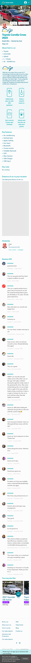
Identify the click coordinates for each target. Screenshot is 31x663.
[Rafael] (4, 479)
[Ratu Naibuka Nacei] (4, 536)
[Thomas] (4, 469)
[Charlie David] (4, 327)
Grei (20, 41)
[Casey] (4, 304)
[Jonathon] (4, 317)
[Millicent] (4, 503)
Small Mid (12, 41)
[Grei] (4, 245)
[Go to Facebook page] (16, 643)
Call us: (22, 649)
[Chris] (4, 419)
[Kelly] (4, 405)
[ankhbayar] (4, 263)
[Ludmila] (4, 434)
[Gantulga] (4, 516)
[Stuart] (4, 274)
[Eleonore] (4, 493)
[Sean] (4, 364)
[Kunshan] (4, 553)
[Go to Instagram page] (20, 643)
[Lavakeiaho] (4, 339)
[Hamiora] (4, 458)
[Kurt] (4, 446)
